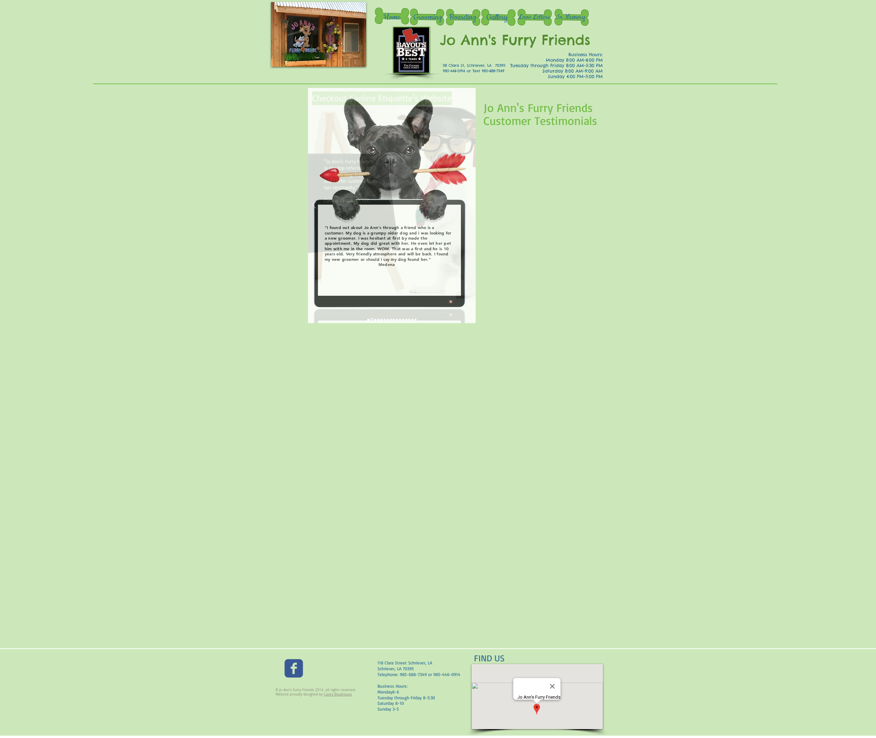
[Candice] (412, 320)
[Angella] (397, 320)
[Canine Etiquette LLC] (368, 320)
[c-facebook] (293, 668)
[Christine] (406, 320)
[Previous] (314, 205)
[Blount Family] (409, 320)
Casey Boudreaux (338, 694)
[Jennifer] (394, 320)
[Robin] (415, 320)
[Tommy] (403, 320)
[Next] (469, 205)
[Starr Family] (388, 320)
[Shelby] (378, 320)
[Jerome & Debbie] (391, 320)
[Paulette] (375, 320)
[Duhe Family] (382, 320)
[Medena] (371, 319)
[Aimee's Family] (400, 320)
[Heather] (385, 320)
